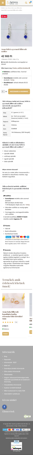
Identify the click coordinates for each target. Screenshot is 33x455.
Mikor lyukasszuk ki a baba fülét (14, 391)
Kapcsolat (7, 359)
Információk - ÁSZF (10, 362)
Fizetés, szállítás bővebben (21, 68)
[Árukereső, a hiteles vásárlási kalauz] (27, 416)
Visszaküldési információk (12, 385)
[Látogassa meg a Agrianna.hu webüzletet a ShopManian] (16, 441)
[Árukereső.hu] (16, 443)
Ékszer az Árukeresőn (16, 445)
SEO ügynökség (16, 451)
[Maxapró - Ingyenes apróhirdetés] (16, 448)
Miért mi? (7, 365)
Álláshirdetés (8, 374)
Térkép (12, 80)
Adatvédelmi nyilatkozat (12, 394)
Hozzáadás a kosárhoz (19, 91)
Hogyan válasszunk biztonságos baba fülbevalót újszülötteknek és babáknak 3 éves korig (17, 380)
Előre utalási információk (12, 371)
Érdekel (5, 334)
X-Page (15, 426)
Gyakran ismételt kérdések (12, 388)
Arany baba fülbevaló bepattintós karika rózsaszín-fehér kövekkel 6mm (12, 315)
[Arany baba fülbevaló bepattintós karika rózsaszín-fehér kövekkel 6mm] (13, 300)
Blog (5, 356)
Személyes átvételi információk (14, 368)
